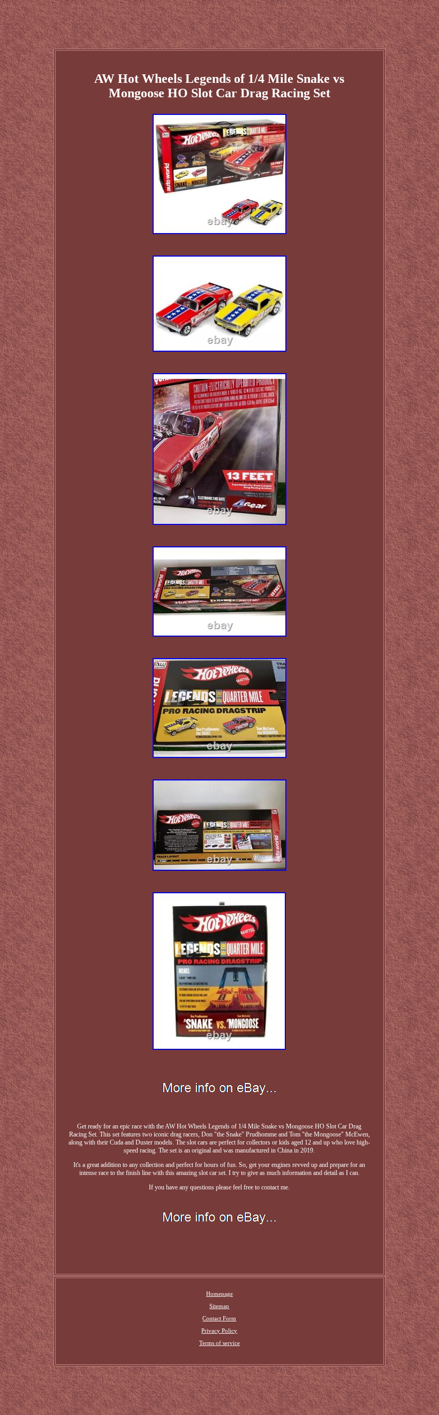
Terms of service (219, 1343)
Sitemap (219, 1306)
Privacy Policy (219, 1330)
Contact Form (219, 1318)
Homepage (219, 1293)
